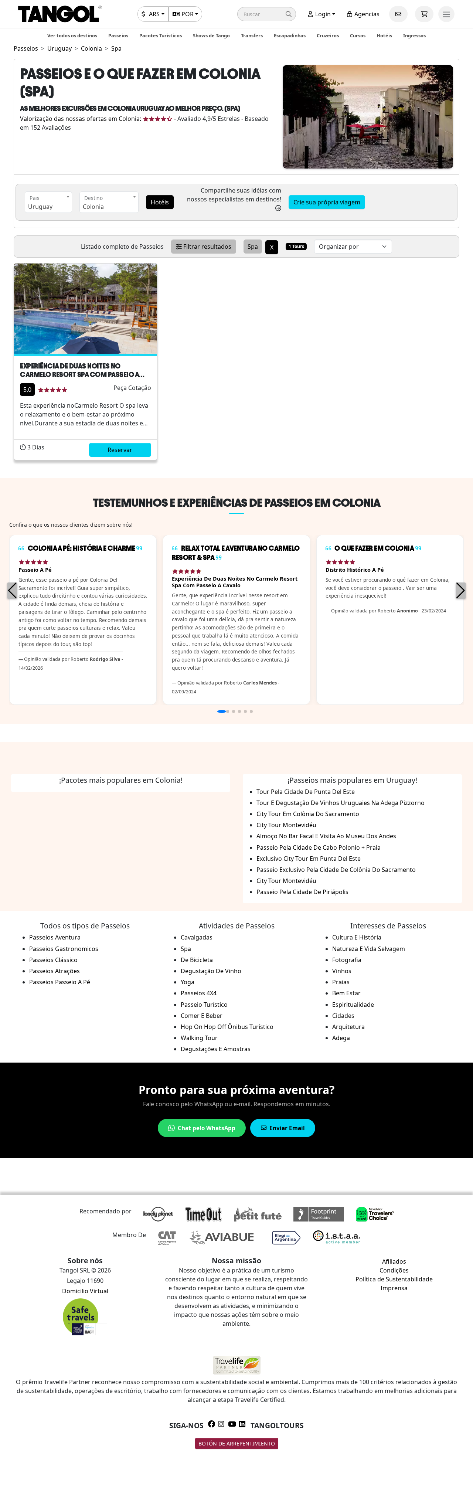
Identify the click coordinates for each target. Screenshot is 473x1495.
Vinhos (341, 971)
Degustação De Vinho (211, 971)
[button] (266, 14)
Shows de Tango (211, 35)
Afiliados (394, 1261)
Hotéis (384, 35)
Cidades (343, 1016)
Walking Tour (199, 1038)
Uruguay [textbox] (40, 207)
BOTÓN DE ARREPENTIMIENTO (236, 1443)
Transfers (252, 35)
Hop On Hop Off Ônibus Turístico (227, 1027)
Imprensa (394, 1288)
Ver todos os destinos (72, 35)
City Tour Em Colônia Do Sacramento (307, 814)
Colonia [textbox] (93, 207)
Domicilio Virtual (85, 1291)
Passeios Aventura (55, 937)
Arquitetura (348, 1027)
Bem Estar (346, 993)
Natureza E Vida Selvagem (368, 949)
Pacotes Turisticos (160, 35)
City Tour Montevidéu (286, 825)
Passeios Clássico (53, 960)
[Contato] (398, 14)
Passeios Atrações (54, 971)
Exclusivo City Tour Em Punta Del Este (308, 858)
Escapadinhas (290, 35)
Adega (341, 1038)
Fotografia (346, 960)
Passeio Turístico (204, 1004)
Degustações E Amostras (216, 1049)
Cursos (357, 35)
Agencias (366, 14)
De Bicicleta (197, 960)
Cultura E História (356, 937)
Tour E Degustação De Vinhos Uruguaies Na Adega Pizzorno (340, 803)
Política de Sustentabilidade (394, 1279)
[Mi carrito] (424, 14)
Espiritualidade (353, 1004)
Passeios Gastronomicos (63, 949)
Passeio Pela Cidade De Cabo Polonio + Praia (318, 847)
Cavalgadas (196, 937)
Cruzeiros (328, 35)
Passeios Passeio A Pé (59, 982)
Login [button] (322, 14)
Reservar (120, 450)
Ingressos (414, 35)
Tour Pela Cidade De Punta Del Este (305, 792)
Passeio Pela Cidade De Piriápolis (302, 892)
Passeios (118, 35)
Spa (186, 949)
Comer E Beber (201, 1016)
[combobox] (48, 202)
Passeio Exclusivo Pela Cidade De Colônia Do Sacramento (336, 870)
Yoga (187, 982)
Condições (394, 1270)
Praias (341, 982)
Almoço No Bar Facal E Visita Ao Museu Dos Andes (326, 836)
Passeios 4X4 (199, 993)
